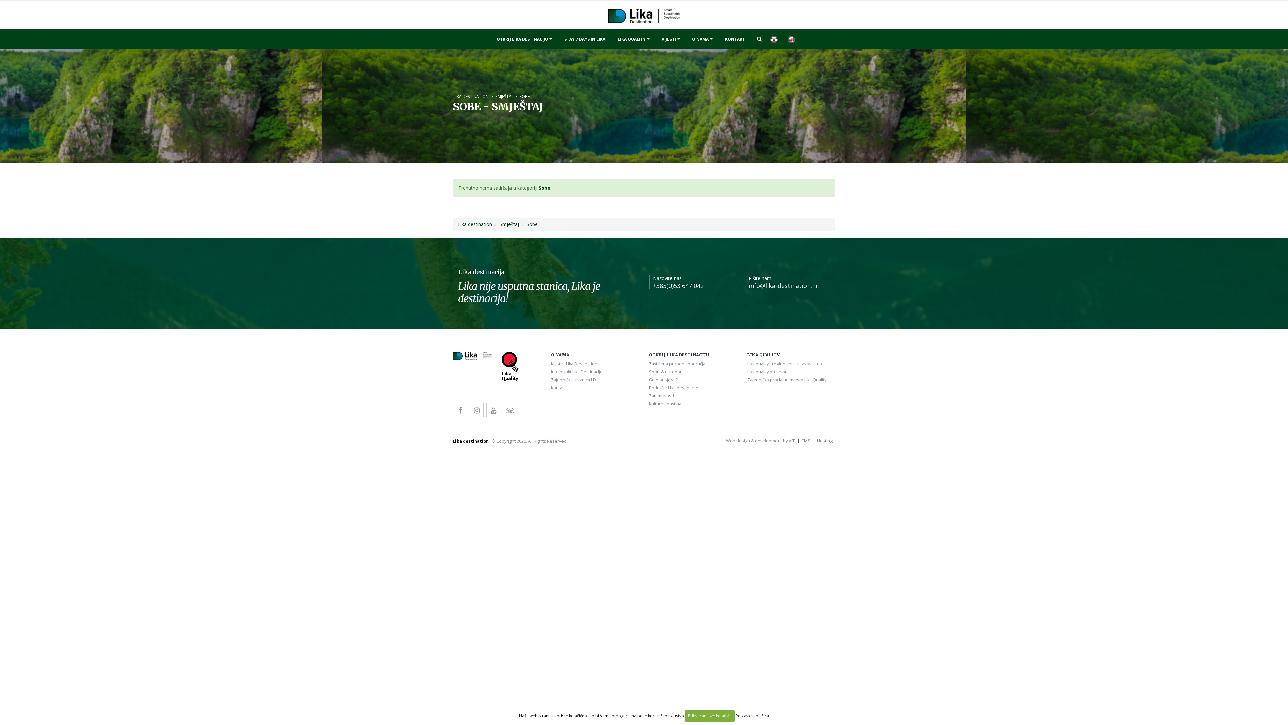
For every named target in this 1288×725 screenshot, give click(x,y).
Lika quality (632, 39)
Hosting (825, 441)
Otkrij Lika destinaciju (522, 39)
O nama (700, 39)
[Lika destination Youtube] (493, 410)
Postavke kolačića (752, 716)
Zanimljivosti (661, 396)
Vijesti (669, 39)
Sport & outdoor (665, 372)
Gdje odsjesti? (663, 380)
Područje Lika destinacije (673, 388)
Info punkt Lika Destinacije (577, 372)
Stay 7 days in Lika (584, 39)
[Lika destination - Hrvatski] (773, 39)
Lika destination (471, 96)
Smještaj (504, 96)
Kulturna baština (665, 404)
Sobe (524, 96)
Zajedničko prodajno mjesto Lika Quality (786, 380)
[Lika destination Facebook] (460, 410)
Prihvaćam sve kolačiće (710, 716)
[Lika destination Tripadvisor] (510, 410)
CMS (805, 441)
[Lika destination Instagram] (477, 410)
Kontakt (735, 39)
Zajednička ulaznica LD (573, 380)
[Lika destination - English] (791, 39)
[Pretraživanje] (759, 38)
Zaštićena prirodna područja (677, 364)
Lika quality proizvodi (768, 372)
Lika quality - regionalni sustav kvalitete (785, 364)
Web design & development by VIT (760, 441)
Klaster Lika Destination (574, 364)
